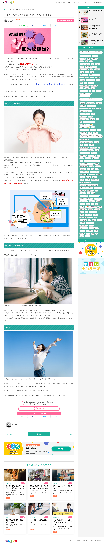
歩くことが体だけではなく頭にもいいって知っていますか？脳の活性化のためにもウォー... (39, 526)
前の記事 (9, 434)
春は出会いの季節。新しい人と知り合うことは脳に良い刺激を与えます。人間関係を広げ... (15, 494)
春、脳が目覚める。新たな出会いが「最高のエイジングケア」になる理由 (15, 488)
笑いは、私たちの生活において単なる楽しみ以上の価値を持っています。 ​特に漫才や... (62, 492)
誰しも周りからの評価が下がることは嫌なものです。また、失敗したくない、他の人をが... (62, 528)
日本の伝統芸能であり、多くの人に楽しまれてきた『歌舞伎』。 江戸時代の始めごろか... (39, 492)
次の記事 (69, 434)
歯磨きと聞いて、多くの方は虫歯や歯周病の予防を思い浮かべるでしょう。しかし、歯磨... (15, 526)
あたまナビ (7, 9)
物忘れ (18, 19)
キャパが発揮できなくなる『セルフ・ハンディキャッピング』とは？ (62, 522)
